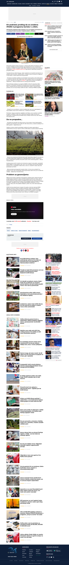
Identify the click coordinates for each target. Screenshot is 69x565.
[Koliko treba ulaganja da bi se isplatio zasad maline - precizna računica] (10, 97)
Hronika (35, 3)
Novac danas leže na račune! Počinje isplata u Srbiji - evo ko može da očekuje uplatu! (31, 434)
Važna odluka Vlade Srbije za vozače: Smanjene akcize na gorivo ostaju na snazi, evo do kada (31, 536)
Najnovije (9, 3)
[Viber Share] (20, 34)
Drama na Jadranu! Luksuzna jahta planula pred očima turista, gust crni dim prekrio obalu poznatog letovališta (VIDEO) (54, 27)
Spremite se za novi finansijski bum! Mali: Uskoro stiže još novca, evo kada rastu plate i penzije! (31, 490)
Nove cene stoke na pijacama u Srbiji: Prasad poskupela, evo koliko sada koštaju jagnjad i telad (31, 411)
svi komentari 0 (26, 238)
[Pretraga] (52, 1)
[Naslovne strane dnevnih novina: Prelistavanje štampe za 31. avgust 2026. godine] (54, 75)
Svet (31, 3)
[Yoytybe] (59, 1)
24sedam (29, 221)
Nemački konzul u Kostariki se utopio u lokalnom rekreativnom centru (54, 32)
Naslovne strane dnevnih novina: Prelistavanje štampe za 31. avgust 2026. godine (53, 82)
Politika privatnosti (40, 560)
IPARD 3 (8, 230)
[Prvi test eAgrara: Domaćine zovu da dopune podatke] (29, 104)
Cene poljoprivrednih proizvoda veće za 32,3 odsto (38, 95)
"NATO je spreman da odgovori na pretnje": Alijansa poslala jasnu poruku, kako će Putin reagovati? (54, 41)
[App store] (49, 551)
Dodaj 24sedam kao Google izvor (26, 36)
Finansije (34, 5)
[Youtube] (28, 250)
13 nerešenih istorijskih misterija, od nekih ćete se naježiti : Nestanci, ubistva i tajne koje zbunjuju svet (55, 36)
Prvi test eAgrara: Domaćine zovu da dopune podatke (38, 102)
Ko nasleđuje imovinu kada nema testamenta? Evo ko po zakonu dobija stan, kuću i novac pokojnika (31, 343)
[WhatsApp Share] (29, 34)
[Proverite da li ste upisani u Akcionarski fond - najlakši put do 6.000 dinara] (12, 390)
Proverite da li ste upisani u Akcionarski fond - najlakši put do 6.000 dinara (30, 389)
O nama (11, 560)
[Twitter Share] (38, 34)
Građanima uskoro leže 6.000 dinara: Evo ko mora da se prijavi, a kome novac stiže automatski (31, 305)
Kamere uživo (15, 3)
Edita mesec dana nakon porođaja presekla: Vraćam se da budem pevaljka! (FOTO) (53, 113)
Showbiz (28, 3)
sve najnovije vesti (54, 49)
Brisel (29, 230)
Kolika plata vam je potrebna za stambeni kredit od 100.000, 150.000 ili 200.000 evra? (31, 524)
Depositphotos (57, 560)
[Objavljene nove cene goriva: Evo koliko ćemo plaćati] (12, 458)
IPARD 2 (24, 80)
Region (37, 551)
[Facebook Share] (10, 34)
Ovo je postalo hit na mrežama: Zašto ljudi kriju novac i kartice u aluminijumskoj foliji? (31, 468)
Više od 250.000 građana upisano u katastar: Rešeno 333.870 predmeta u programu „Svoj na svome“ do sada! (31, 513)
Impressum (21, 560)
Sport (23, 3)
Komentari (59, 23)
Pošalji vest (33, 560)
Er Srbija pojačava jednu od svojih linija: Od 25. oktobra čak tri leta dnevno (30, 377)
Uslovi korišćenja (49, 560)
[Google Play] (57, 551)
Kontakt (15, 560)
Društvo (39, 3)
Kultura (52, 3)
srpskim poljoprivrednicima (18, 69)
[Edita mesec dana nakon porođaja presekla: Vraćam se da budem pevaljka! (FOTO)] (54, 107)
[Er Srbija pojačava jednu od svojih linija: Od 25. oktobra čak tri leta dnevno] (12, 379)
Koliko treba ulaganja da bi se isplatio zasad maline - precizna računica (19, 96)
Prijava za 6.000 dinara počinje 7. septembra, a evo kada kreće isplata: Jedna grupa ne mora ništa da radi (31, 400)
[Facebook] (55, 1)
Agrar (30, 5)
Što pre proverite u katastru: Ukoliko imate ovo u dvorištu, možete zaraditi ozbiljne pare (31, 422)
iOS (15, 221)
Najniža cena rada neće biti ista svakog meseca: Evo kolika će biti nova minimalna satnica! (30, 332)
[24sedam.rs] (10, 2)
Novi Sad (38, 555)
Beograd (38, 550)
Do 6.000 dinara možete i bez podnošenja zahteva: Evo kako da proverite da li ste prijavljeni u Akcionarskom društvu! (30, 261)
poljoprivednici (35, 230)
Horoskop (60, 3)
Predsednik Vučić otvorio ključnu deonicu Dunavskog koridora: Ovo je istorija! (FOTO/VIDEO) (31, 366)
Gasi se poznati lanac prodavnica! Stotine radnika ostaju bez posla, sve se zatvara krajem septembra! (31, 479)
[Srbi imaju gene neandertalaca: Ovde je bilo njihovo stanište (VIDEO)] (54, 91)
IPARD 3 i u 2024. (14, 230)
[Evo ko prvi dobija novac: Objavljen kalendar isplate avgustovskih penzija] (12, 447)
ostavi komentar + (37, 238)
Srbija (55, 3)
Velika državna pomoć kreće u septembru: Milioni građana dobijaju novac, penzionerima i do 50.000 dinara (31, 321)
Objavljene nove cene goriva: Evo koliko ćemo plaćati (30, 456)
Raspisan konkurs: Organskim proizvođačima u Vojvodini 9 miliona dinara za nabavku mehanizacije (19, 103)
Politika (20, 3)
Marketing (27, 560)
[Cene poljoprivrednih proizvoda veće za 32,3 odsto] (29, 97)
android (19, 221)
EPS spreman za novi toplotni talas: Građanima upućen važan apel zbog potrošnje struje (31, 502)
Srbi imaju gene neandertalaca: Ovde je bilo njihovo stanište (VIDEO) (53, 98)
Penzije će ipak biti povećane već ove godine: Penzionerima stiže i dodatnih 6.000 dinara (31, 271)
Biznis (47, 3)
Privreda (38, 5)
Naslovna (8, 22)
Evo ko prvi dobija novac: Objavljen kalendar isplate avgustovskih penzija (31, 445)
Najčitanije (53, 23)
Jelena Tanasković (23, 230)
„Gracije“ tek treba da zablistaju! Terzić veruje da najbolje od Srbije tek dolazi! (54, 45)
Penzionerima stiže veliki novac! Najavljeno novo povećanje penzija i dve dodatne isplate (31, 294)
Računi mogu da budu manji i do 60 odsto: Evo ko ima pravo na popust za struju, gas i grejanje (31, 354)
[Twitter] (61, 1)
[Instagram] (57, 1)
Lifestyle (44, 3)
